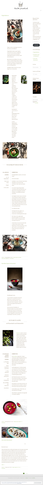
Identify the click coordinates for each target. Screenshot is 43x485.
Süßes (5, 258)
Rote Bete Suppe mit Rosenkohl (9, 263)
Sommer (3, 258)
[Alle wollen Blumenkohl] (15, 432)
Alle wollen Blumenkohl (7, 440)
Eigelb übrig (17, 257)
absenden (36, 45)
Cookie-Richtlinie (19, 483)
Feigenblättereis (5, 15)
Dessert (14, 257)
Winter (19, 467)
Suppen (17, 421)
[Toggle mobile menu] (40, 10)
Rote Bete (15, 356)
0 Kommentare (12, 258)
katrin (3, 257)
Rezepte (20, 257)
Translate (36, 102)
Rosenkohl (18, 332)
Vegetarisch (7, 258)
